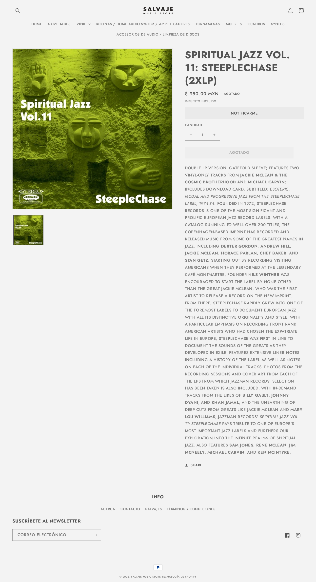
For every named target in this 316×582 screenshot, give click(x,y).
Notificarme (244, 113)
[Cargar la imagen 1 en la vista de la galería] (28, 230)
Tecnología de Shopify (179, 577)
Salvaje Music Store (146, 577)
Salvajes (153, 508)
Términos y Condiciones (191, 508)
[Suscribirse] (95, 535)
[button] (17, 10)
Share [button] (196, 465)
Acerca (107, 508)
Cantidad (193, 125)
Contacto (130, 508)
